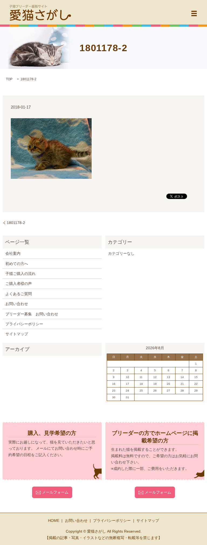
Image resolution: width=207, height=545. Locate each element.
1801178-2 (16, 223)
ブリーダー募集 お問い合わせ (31, 314)
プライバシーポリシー (24, 324)
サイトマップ (16, 334)
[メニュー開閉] (194, 13)
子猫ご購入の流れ (20, 273)
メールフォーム (55, 492)
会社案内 (12, 253)
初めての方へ (16, 263)
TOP (9, 79)
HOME (53, 520)
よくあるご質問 (18, 294)
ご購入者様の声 (18, 283)
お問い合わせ (16, 304)
